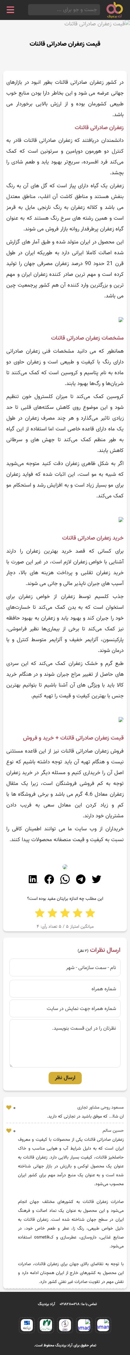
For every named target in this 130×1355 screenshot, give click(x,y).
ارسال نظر (65, 1078)
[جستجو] (30, 9)
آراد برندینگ (46, 1304)
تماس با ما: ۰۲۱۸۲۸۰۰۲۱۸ (78, 1304)
